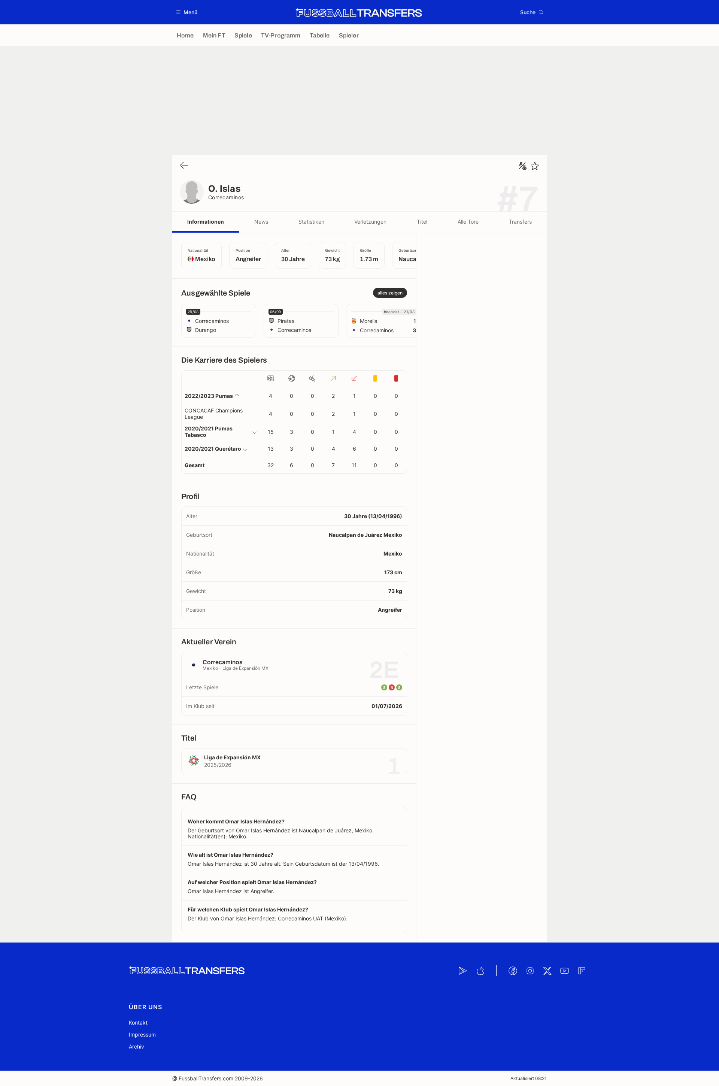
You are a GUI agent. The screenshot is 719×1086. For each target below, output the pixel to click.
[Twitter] (547, 970)
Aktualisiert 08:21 (528, 1078)
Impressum (142, 1034)
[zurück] (184, 166)
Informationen (205, 221)
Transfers (520, 221)
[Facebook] (512, 970)
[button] (187, 12)
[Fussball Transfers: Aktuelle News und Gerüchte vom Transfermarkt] (358, 12)
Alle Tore (468, 221)
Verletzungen (370, 221)
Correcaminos (226, 197)
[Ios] (480, 970)
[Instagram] (530, 970)
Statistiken (311, 221)
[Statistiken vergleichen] (522, 165)
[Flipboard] (581, 970)
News (261, 221)
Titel (422, 221)
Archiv (136, 1046)
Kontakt (138, 1022)
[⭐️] (534, 165)
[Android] (462, 970)
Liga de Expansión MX (232, 757)
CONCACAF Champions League (214, 413)
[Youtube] (564, 970)
